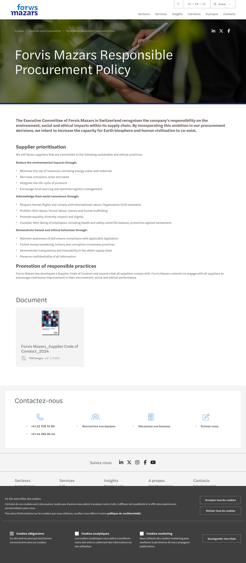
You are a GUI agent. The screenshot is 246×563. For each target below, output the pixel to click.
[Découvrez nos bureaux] (150, 425)
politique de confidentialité (124, 513)
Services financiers (24, 485)
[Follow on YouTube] (153, 462)
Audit (62, 485)
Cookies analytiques (95, 533)
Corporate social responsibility (45, 30)
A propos (212, 14)
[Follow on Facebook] (145, 462)
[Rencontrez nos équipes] (95, 425)
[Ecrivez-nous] (206, 425)
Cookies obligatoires (30, 533)
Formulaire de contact (204, 485)
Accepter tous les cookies (220, 500)
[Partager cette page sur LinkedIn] (213, 31)
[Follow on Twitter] (129, 462)
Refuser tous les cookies (220, 511)
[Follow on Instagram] (137, 462)
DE (204, 4)
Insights (177, 14)
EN (189, 4)
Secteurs (144, 14)
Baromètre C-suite (114, 485)
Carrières (194, 14)
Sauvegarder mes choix (222, 538)
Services (161, 14)
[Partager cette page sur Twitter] (221, 31)
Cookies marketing (159, 533)
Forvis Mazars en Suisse (161, 485)
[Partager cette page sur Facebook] (228, 31)
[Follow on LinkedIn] (121, 462)
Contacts (229, 14)
